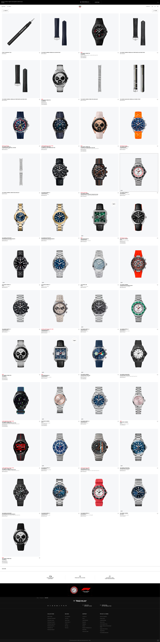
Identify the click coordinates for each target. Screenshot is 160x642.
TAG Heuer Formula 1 (51, 622)
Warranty (84, 622)
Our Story (66, 618)
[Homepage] (80, 6)
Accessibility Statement (104, 632)
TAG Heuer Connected (51, 618)
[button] (155, 6)
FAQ (83, 618)
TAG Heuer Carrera (51, 620)
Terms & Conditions (103, 616)
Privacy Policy (102, 618)
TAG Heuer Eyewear (51, 629)
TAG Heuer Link (50, 627)
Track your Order (85, 631)
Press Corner (67, 622)
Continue (98, 2)
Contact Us (84, 616)
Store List (66, 627)
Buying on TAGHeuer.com (87, 627)
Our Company (67, 616)
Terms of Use (102, 622)
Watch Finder (50, 616)
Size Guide (84, 629)
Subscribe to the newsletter (106, 605)
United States (85, 1)
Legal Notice (102, 630)
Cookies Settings (103, 620)
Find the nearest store (88, 605)
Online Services (85, 620)
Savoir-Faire (67, 620)
